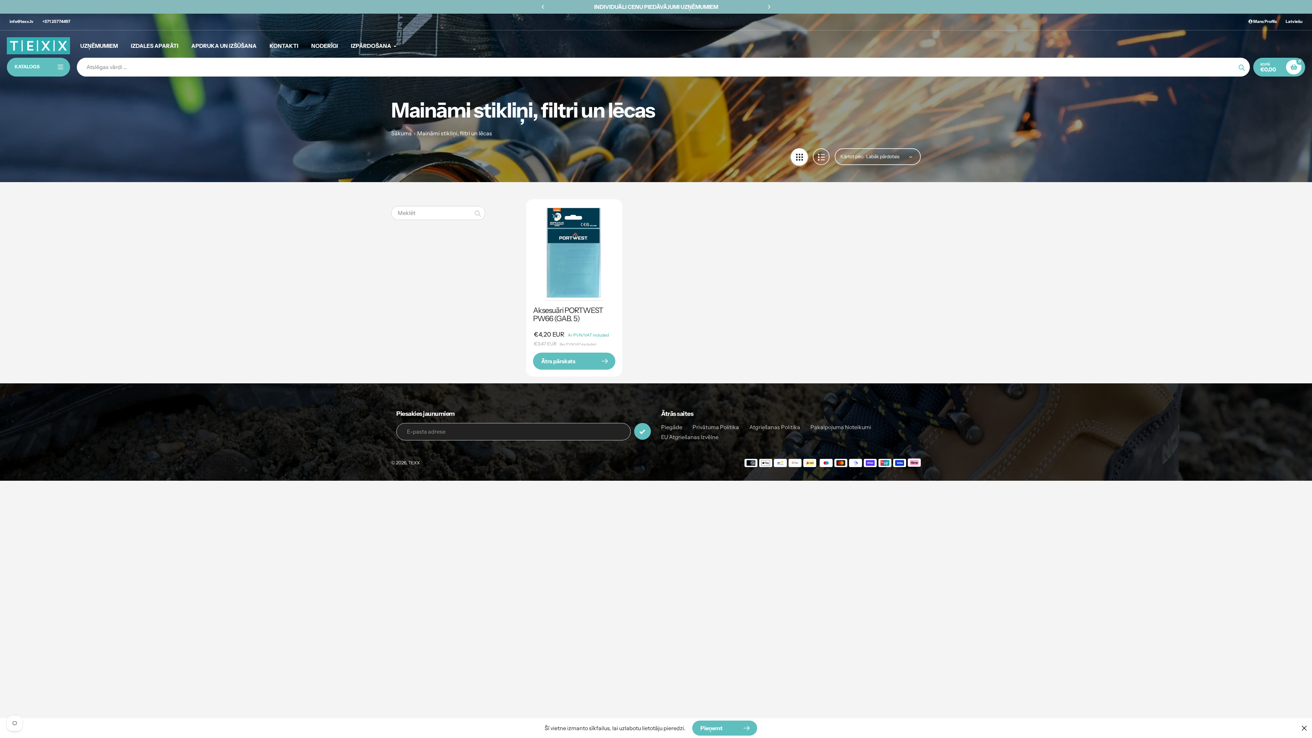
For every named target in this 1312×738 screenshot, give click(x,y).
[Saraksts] (821, 156)
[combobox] (438, 213)
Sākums (401, 133)
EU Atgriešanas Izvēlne (690, 437)
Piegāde (671, 427)
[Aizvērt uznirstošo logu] (1304, 728)
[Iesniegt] (642, 431)
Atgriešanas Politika (774, 427)
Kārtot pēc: (852, 156)
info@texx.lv (21, 21)
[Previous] (543, 6)
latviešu (1294, 21)
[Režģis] (799, 156)
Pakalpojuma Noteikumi (840, 427)
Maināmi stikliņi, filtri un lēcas (454, 133)
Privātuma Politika (716, 427)
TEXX (414, 462)
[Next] (768, 6)
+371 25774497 (56, 21)
